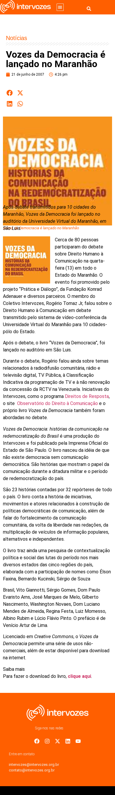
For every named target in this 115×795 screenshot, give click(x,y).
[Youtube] (78, 741)
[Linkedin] (68, 741)
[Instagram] (47, 741)
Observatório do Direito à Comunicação (58, 403)
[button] (60, 7)
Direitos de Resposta (87, 396)
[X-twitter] (57, 741)
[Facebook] (37, 741)
